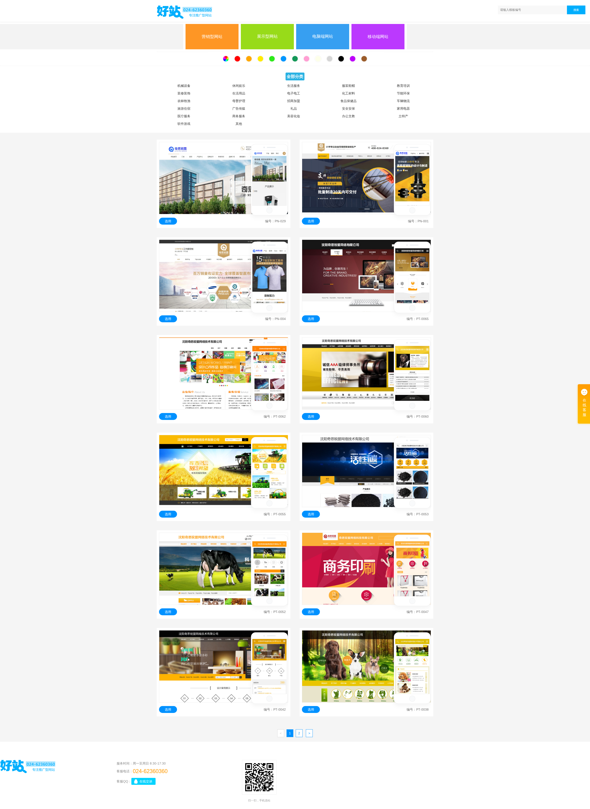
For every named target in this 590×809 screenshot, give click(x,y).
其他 (239, 124)
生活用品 (238, 93)
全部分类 (295, 76)
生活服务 (293, 86)
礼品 (293, 108)
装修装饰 (183, 93)
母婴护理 (238, 101)
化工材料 (348, 93)
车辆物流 (403, 101)
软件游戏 (183, 124)
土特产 (403, 116)
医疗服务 (183, 116)
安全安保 (348, 108)
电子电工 (293, 93)
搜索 (576, 10)
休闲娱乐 (238, 86)
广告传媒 (238, 108)
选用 (168, 221)
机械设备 (183, 86)
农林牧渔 (183, 101)
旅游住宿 (183, 108)
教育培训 (403, 86)
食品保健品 (348, 101)
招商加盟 (293, 101)
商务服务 (238, 116)
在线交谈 (145, 781)
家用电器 (403, 108)
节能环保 (403, 93)
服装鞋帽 (348, 86)
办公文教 (348, 116)
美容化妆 (293, 116)
